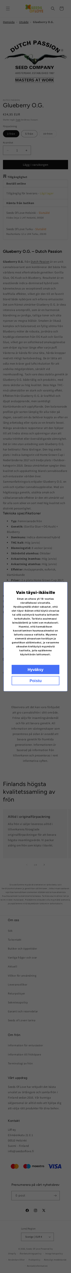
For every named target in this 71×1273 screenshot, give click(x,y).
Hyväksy (35, 669)
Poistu (36, 680)
